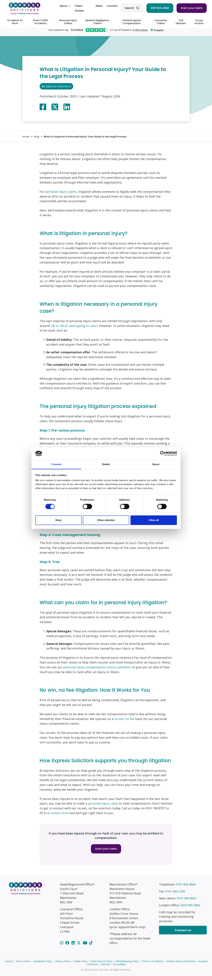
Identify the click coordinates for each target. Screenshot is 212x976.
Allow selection (106, 520)
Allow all (154, 520)
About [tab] (155, 464)
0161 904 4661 (187, 898)
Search (129, 8)
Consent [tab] (56, 464)
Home (25, 136)
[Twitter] (79, 942)
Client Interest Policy (101, 961)
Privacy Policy (62, 961)
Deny (58, 520)
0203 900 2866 (190, 905)
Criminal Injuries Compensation (131, 22)
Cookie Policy (80, 961)
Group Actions (199, 22)
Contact (112, 6)
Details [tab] (106, 464)
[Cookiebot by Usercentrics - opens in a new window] (162, 453)
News (99, 6)
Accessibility (119, 964)
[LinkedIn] (73, 942)
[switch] (87, 506)
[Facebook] (67, 942)
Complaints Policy (42, 961)
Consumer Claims (161, 22)
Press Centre (23, 961)
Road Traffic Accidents (40, 22)
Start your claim (191, 8)
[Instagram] (62, 942)
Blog (36, 136)
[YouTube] (85, 942)
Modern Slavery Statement (180, 961)
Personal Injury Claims (68, 22)
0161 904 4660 (160, 8)
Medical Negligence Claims (97, 22)
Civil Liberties (181, 22)
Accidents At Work (15, 22)
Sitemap (105, 964)
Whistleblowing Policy (127, 961)
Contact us (183, 930)
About (63, 6)
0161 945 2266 (175, 891)
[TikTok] (91, 942)
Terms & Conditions (152, 961)
